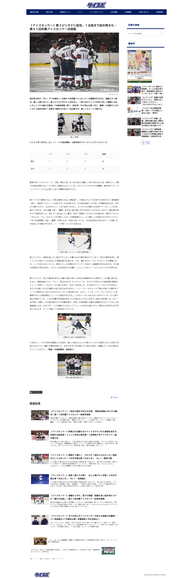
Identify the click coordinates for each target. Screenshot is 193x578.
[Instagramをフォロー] (148, 142)
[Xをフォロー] (143, 142)
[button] (162, 33)
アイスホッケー (37, 392)
